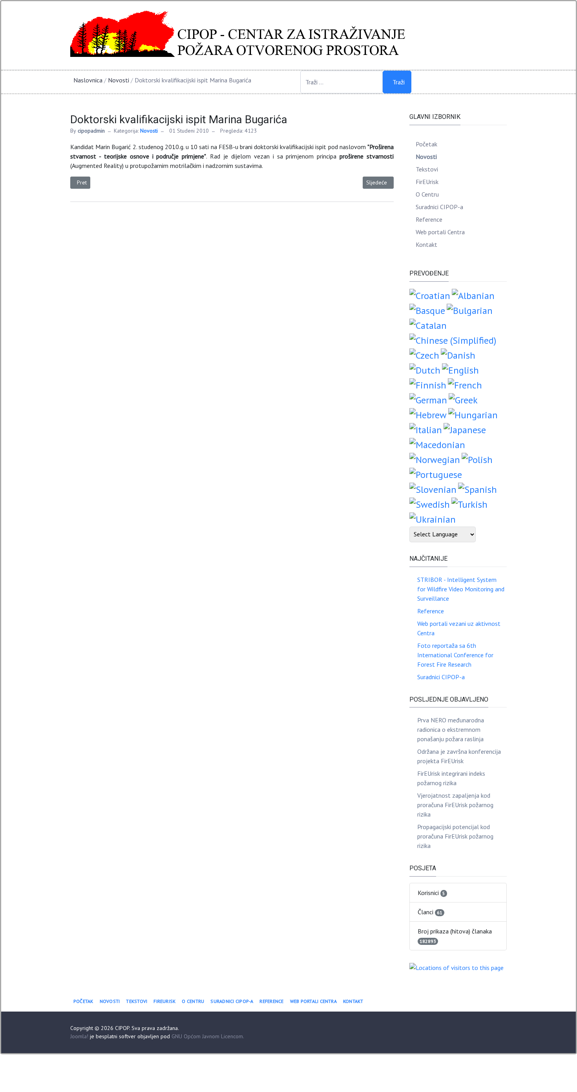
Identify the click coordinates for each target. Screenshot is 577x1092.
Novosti (149, 130)
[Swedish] (429, 503)
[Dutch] (424, 369)
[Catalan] (428, 324)
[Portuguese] (435, 473)
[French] (465, 384)
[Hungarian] (473, 414)
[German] (428, 399)
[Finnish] (427, 384)
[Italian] (425, 429)
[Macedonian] (437, 444)
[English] (460, 369)
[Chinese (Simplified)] (452, 339)
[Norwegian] (434, 458)
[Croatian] (429, 294)
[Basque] (427, 309)
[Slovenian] (432, 488)
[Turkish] (469, 503)
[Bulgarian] (470, 309)
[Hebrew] (428, 414)
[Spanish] (477, 488)
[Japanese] (465, 429)
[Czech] (424, 354)
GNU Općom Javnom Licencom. (208, 1036)
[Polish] (477, 458)
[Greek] (463, 399)
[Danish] (458, 354)
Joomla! (79, 1036)
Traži (399, 82)
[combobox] (341, 82)
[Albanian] (473, 294)
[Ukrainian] (432, 518)
